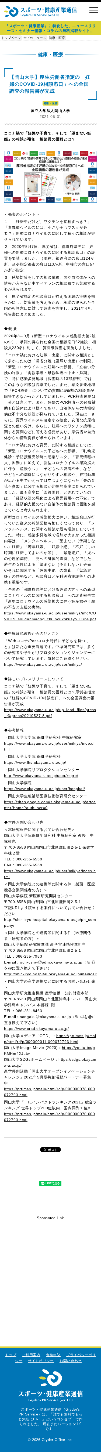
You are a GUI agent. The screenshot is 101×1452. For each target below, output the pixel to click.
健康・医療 (57, 38)
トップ (10, 1355)
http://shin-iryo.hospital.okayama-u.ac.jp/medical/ (50, 974)
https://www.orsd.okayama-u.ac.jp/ (36, 1028)
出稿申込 (53, 1355)
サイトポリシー (41, 1361)
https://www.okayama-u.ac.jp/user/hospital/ (44, 789)
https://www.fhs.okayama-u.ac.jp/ (35, 762)
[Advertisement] (50, 1271)
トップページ (11, 38)
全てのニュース (34, 38)
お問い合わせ (71, 1361)
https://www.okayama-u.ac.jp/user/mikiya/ (43, 664)
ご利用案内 (31, 1355)
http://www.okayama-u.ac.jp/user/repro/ (41, 775)
